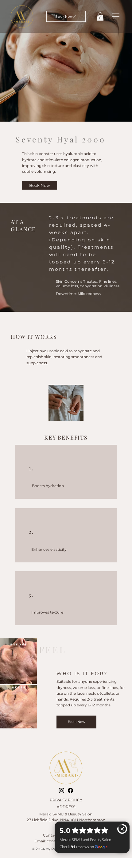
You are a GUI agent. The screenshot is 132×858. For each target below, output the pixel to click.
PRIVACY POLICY (66, 800)
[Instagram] (61, 790)
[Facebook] (70, 790)
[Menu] (116, 16)
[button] (100, 16)
